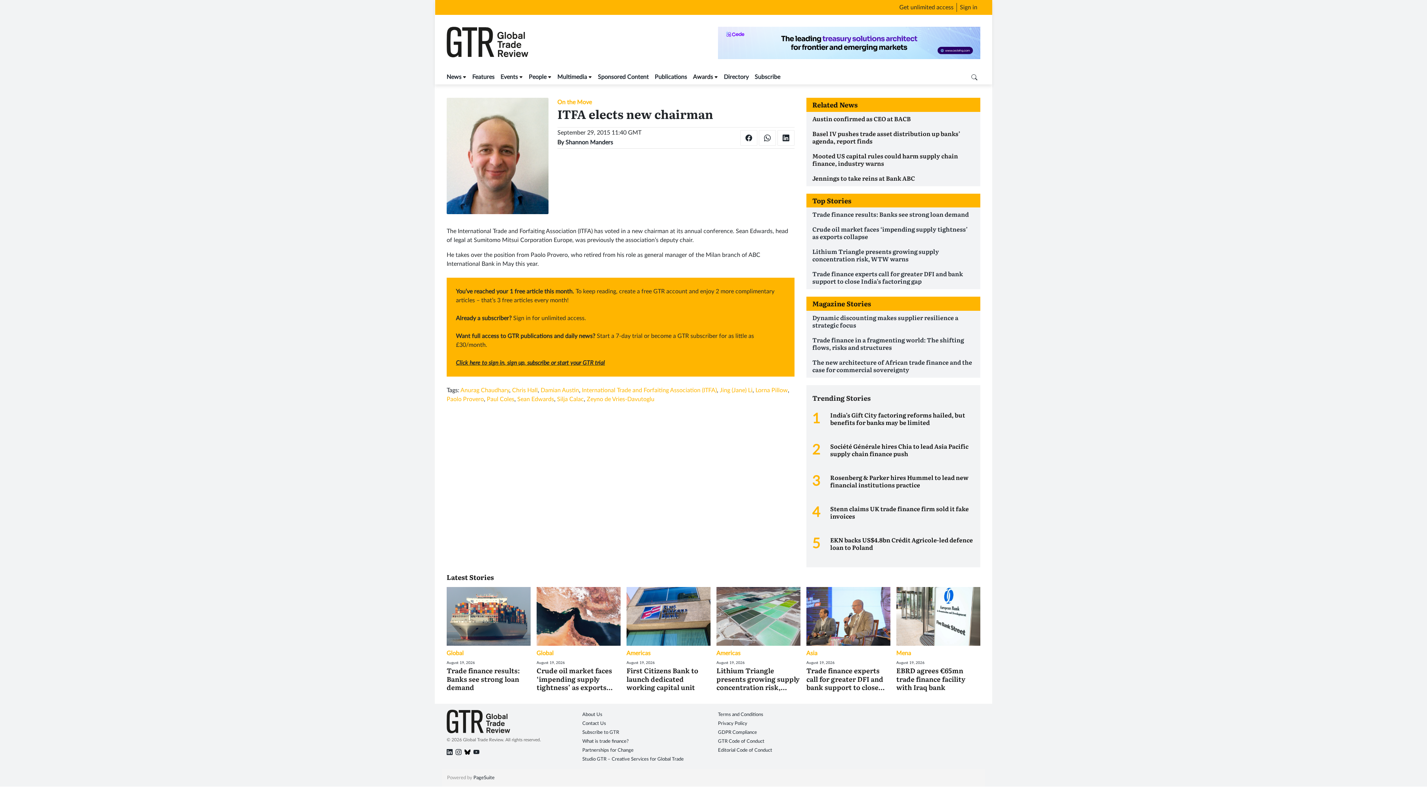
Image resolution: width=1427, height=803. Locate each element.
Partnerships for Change (608, 750)
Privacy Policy (732, 723)
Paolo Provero (465, 399)
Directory (736, 77)
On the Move (574, 102)
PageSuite (484, 777)
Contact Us (594, 723)
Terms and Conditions (740, 714)
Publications (671, 77)
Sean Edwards (535, 399)
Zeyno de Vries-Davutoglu (620, 399)
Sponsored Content (623, 77)
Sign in (968, 7)
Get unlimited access (926, 7)
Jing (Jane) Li (736, 390)
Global (455, 653)
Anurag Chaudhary (484, 390)
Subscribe (767, 77)
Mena (903, 653)
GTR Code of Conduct (741, 741)
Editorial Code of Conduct (745, 750)
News (454, 77)
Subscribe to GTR (600, 732)
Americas (639, 653)
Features (483, 77)
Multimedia (572, 77)
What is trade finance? (605, 741)
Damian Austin (560, 390)
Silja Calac (570, 399)
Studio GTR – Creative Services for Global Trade (633, 759)
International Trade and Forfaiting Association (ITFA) (649, 390)
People (538, 77)
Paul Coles (500, 399)
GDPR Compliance (737, 732)
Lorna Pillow (771, 390)
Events (509, 77)
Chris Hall (525, 390)
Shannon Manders (589, 142)
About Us (592, 714)
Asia (812, 653)
